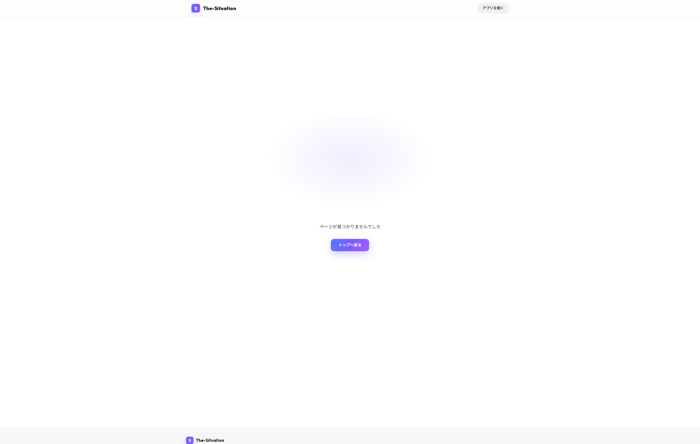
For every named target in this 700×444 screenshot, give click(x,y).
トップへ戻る (350, 244)
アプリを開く (493, 8)
